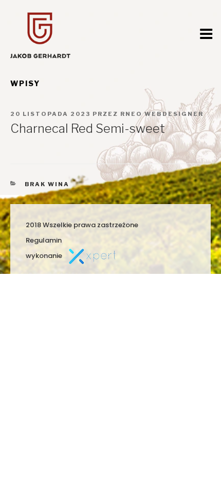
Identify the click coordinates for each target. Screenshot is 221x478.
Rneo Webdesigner (162, 113)
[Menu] (206, 34)
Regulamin (44, 240)
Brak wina (47, 184)
